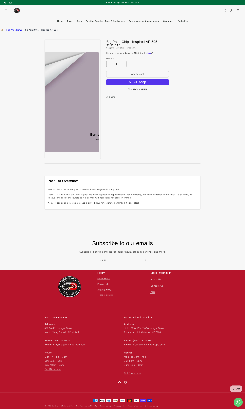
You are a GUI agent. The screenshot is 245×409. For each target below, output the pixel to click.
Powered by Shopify (88, 406)
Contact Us (156, 285)
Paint (69, 21)
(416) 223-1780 (62, 340)
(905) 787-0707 (142, 340)
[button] (6, 11)
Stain (79, 21)
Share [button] (112, 97)
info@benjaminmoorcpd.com (68, 344)
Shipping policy (151, 406)
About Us (155, 279)
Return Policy (103, 278)
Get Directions (53, 368)
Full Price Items (14, 30)
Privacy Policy (103, 284)
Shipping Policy (104, 289)
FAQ (152, 292)
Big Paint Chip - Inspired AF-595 (41, 30)
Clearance (168, 21)
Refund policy (105, 406)
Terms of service (135, 406)
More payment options (137, 89)
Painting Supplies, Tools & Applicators (105, 21)
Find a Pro (183, 21)
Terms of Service (105, 295)
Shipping (110, 48)
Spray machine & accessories (144, 21)
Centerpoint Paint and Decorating (66, 406)
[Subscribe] (145, 260)
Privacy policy (120, 406)
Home (60, 21)
